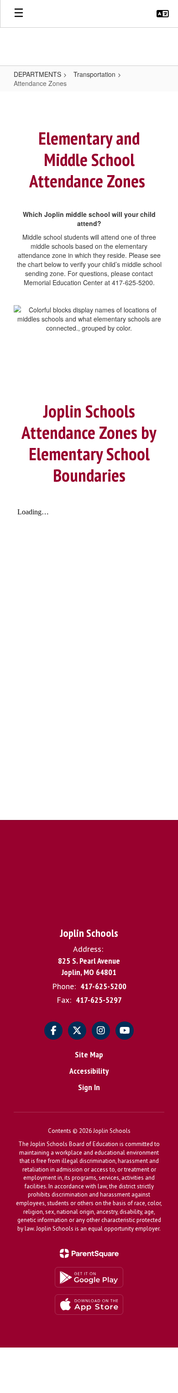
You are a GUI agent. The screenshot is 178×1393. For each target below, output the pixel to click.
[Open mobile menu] (18, 13)
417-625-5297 (99, 1000)
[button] (162, 13)
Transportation (94, 74)
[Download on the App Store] (89, 1304)
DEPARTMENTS (37, 74)
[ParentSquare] (89, 1253)
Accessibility (89, 1071)
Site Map (89, 1054)
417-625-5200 (103, 986)
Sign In (89, 1087)
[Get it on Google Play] (89, 1277)
